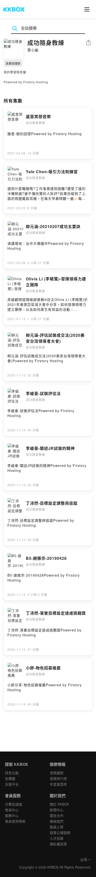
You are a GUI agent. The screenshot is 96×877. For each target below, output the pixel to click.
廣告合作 (57, 815)
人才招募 (57, 838)
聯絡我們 (57, 821)
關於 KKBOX (59, 804)
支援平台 (12, 784)
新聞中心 (57, 809)
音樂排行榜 (58, 778)
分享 (88, 43)
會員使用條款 (15, 821)
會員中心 (12, 809)
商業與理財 (13, 63)
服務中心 (12, 815)
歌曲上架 (57, 826)
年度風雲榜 (58, 784)
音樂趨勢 (57, 772)
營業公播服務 (60, 832)
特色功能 (12, 772)
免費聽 (10, 778)
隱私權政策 (58, 843)
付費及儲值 (13, 804)
